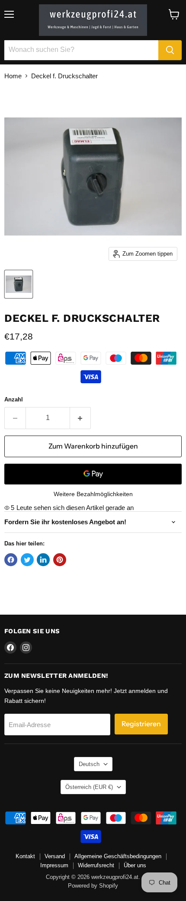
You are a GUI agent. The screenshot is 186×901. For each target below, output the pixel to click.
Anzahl (13, 399)
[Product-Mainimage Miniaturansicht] (18, 284)
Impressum (54, 865)
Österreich (89, 787)
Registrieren (141, 724)
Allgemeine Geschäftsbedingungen (117, 856)
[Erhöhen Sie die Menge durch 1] (80, 418)
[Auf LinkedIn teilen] (43, 559)
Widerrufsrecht (96, 865)
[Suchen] (170, 50)
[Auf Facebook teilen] (10, 559)
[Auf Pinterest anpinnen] (59, 559)
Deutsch (89, 764)
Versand (55, 856)
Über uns (135, 865)
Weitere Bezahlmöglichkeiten (93, 494)
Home (13, 76)
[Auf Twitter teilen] (27, 559)
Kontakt (25, 856)
